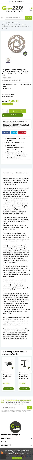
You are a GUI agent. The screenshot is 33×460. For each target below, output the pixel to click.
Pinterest (23, 132)
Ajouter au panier (17, 111)
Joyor (9, 77)
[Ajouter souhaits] (11, 360)
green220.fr (8, 178)
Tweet (15, 132)
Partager (6, 132)
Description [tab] (8, 173)
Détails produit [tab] (22, 173)
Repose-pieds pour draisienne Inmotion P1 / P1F (24, 376)
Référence (5, 80)
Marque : (4, 77)
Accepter (17, 458)
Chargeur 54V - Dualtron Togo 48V (7, 376)
